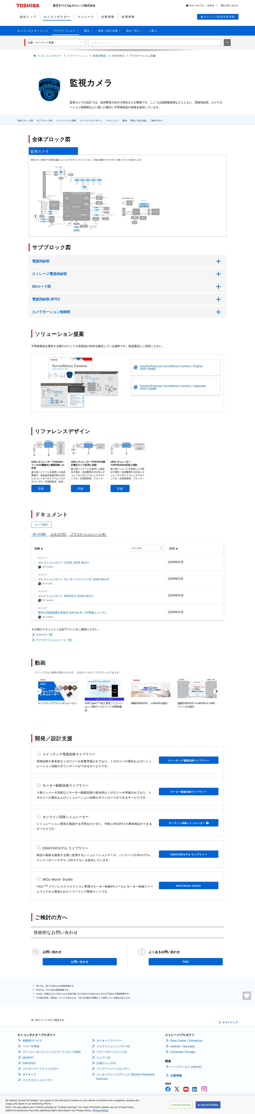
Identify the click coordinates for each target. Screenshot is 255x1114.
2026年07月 (176, 562)
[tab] (53, 151)
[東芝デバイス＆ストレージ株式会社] (74, 5)
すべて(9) (39, 534)
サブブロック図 (44, 120)
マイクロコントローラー (38, 1080)
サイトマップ (230, 1022)
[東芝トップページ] (34, 5)
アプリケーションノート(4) (88, 534)
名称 (37, 548)
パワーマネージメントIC (111, 1052)
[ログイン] (247, 996)
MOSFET (28, 1057)
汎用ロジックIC (106, 1063)
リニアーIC (103, 1057)
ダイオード (29, 1074)
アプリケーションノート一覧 (54, 640)
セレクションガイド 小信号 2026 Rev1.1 (63, 562)
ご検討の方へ (156, 120)
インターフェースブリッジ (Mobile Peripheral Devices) (125, 1077)
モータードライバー (108, 1040)
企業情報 (176, 1075)
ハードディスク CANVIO (185, 1066)
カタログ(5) (58, 534)
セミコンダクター (51, 55)
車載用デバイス (32, 1040)
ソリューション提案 (66, 120)
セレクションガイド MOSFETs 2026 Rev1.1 (65, 596)
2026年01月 (175, 578)
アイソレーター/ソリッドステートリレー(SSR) (52, 1052)
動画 (125, 120)
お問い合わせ (80, 961)
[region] (127, 1104)
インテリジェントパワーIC (113, 1046)
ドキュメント (112, 120)
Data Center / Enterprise (186, 1040)
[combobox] (154, 42)
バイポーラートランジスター (41, 1068)
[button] (201, 6)
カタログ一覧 (44, 634)
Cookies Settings (181, 1104)
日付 (172, 548)
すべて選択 (41, 524)
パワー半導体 (31, 1046)
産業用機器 (99, 55)
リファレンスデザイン (91, 120)
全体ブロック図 (25, 120)
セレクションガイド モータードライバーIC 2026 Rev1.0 (73, 579)
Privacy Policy (100, 1110)
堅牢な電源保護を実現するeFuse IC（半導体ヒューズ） (73, 612)
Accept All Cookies (208, 1104)
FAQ (186, 961)
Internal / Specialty (182, 1046)
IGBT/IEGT (29, 1063)
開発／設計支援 (138, 120)
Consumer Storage (182, 1052)
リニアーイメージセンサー (113, 1068)
